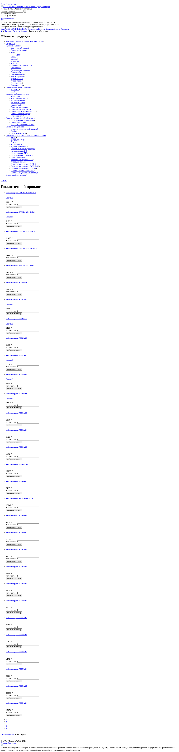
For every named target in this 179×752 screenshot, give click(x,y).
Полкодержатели (18, 157)
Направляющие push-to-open (22, 120)
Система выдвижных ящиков (18, 87)
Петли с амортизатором (20, 114)
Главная (4, 743)
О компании (33, 29)
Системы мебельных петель (17, 94)
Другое (14, 142)
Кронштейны (16, 144)
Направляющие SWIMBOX (22, 155)
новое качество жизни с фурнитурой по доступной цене (26, 7)
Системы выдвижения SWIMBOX (25, 166)
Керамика (15, 61)
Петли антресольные (19, 107)
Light (18, 55)
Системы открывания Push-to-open (20, 118)
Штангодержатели (18, 133)
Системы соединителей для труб (24, 129)
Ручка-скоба (16, 72)
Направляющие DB (19, 151)
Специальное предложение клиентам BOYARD (26, 136)
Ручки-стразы (16, 81)
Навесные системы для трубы (23, 149)
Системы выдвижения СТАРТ (23, 168)
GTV (13, 92)
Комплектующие (18, 100)
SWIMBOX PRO (18, 140)
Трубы (13, 131)
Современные (16, 83)
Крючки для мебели (19, 146)
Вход (3, 4)
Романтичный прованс (20, 70)
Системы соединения (15, 127)
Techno (13, 57)
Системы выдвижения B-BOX (23, 164)
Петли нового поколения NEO (23, 111)
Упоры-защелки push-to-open (22, 125)
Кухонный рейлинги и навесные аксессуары (24, 41)
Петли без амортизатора (21, 109)
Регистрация (11, 4)
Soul (12, 52)
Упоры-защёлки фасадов (16, 175)
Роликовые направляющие (22, 160)
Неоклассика (16, 68)
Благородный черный (20, 48)
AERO (13, 138)
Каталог (8, 31)
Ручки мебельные (20, 31)
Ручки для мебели (18, 162)
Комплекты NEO (18, 103)
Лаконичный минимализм (22, 65)
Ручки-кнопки (17, 79)
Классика (15, 63)
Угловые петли (17, 116)
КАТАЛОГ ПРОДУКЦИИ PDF (14, 29)
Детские (14, 59)
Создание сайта (7, 734)
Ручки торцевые (17, 76)
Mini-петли (15, 96)
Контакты (65, 29)
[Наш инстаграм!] (2, 745)
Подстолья (10, 44)
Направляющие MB (19, 153)
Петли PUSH (16, 105)
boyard (4, 180)
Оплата (57, 29)
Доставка (50, 29)
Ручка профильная (18, 50)
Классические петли (19, 98)
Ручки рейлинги (17, 74)
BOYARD (15, 90)
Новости (41, 29)
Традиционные (17, 85)
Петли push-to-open (19, 122)
